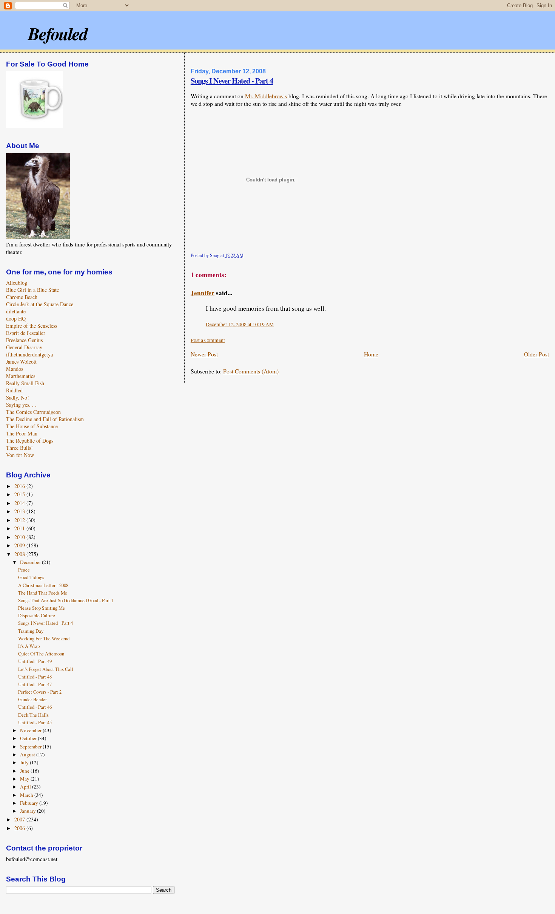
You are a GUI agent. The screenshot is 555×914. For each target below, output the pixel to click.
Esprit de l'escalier (25, 332)
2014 (20, 503)
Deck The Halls (33, 715)
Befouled (57, 33)
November (31, 730)
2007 (20, 819)
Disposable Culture (36, 615)
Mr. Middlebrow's (266, 96)
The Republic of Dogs (29, 440)
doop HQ (16, 318)
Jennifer (202, 292)
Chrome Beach (21, 297)
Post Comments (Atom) (251, 371)
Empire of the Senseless (31, 325)
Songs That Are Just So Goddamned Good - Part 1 (65, 600)
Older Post (536, 354)
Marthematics (20, 376)
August (28, 754)
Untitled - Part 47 (35, 684)
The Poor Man (21, 433)
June (25, 770)
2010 (20, 537)
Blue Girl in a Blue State (32, 289)
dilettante (16, 311)
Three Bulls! (19, 447)
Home (371, 354)
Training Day (30, 631)
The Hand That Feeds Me (42, 593)
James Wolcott (21, 361)
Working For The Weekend (43, 638)
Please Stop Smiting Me (41, 608)
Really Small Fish (25, 383)
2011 (20, 528)
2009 (20, 545)
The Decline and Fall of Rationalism (45, 419)
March (27, 795)
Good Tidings (31, 577)
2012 (20, 520)
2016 (20, 486)
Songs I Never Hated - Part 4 (232, 80)
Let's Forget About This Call (45, 669)
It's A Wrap (29, 646)
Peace (24, 570)
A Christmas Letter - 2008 (43, 585)
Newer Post (204, 354)
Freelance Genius (24, 340)
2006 (20, 828)
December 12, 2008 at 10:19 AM (240, 324)
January (28, 810)
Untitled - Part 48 (35, 677)
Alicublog (16, 282)
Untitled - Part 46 (35, 707)
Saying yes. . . (21, 404)
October (29, 738)
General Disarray (24, 347)
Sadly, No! (17, 397)
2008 (20, 554)
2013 (20, 511)
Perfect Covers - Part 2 (40, 692)
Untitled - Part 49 (35, 661)
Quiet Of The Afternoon (41, 654)
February (29, 802)
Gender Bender (32, 699)
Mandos (14, 368)
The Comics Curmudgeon (33, 411)
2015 (20, 494)
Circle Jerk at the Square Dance (39, 304)
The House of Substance (32, 426)
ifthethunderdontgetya (29, 354)
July (25, 762)
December (31, 562)
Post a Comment (208, 340)
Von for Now (20, 455)
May (25, 778)
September (31, 746)
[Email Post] (245, 255)
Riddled (14, 390)
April (26, 786)
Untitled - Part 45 (35, 722)
